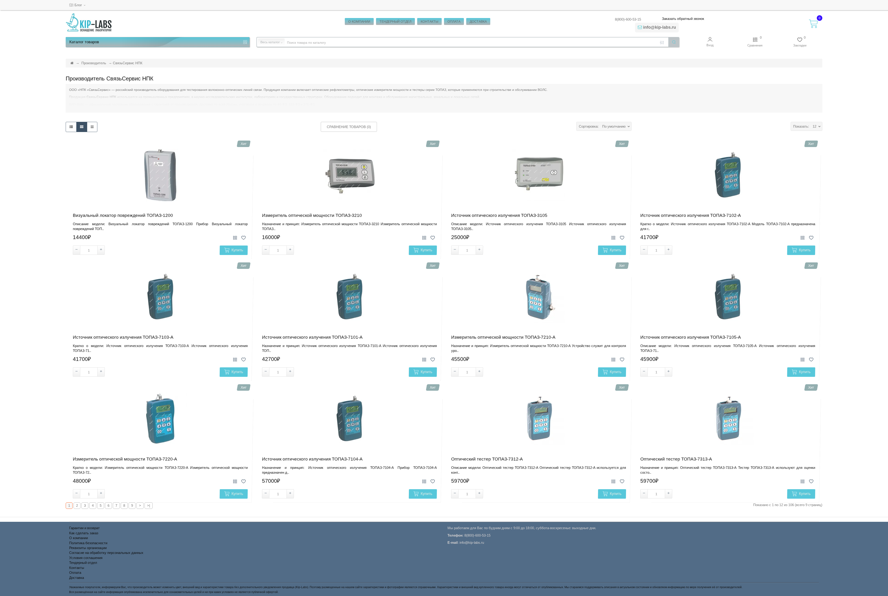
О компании (78, 538)
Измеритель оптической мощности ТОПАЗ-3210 (312, 215)
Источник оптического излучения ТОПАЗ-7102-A (690, 215)
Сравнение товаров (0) (349, 127)
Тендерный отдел (83, 563)
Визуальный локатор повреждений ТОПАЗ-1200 (123, 215)
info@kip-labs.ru (659, 27)
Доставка (76, 578)
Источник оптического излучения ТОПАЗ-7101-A (312, 337)
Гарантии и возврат (84, 528)
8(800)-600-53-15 (628, 19)
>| (148, 505)
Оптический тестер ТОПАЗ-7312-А (487, 459)
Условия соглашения (85, 558)
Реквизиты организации (88, 548)
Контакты (76, 568)
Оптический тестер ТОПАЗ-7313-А (676, 459)
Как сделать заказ (83, 533)
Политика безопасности (88, 543)
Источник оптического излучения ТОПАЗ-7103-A (123, 337)
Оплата (75, 572)
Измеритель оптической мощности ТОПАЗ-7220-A (125, 459)
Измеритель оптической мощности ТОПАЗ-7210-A (503, 337)
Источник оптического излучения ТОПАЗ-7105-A (690, 337)
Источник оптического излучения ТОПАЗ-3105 (499, 215)
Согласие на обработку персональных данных (106, 553)
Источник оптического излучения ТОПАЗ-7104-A (312, 459)
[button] (710, 42)
